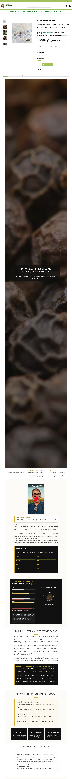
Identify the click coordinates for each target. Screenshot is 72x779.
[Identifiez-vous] (66, 6)
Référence (39, 58)
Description (5, 75)
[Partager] (37, 69)
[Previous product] (68, 14)
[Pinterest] (40, 69)
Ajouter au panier (48, 64)
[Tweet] (38, 69)
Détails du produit (13, 75)
